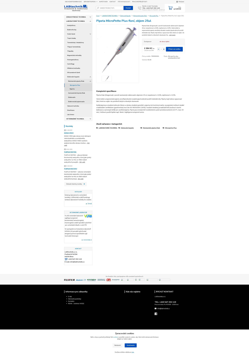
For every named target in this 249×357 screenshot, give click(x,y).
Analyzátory (71, 25)
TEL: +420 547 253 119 (151, 8)
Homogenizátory (72, 60)
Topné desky (71, 38)
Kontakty (71, 301)
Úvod (97, 16)
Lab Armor (70, 114)
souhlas (115, 337)
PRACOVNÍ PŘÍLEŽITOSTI (139, 2)
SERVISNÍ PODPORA (90, 2)
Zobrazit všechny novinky (74, 184)
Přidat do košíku (174, 49)
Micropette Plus (75, 85)
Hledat (128, 8)
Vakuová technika (73, 106)
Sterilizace (70, 110)
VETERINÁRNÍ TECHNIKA (75, 119)
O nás (70, 297)
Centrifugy (70, 64)
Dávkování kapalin (73, 77)
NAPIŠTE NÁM (103, 2)
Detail (90, 204)
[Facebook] (157, 314)
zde (133, 352)
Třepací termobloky (73, 47)
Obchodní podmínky (74, 299)
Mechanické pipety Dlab (76, 81)
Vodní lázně (71, 34)
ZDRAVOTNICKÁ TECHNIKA (76, 17)
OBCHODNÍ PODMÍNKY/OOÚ (73, 2)
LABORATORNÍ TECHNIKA (75, 21)
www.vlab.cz (87, 240)
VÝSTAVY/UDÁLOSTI (124, 2)
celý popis (172, 35)
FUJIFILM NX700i (70, 152)
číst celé (82, 162)
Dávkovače (71, 97)
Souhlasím (131, 345)
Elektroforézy (71, 30)
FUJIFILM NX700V (70, 169)
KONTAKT (113, 2)
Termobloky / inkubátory (75, 42)
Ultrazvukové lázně (73, 72)
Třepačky (70, 51)
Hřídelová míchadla (73, 68)
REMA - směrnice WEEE (76, 304)
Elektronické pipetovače (76, 102)
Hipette (72, 89)
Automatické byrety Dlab (76, 93)
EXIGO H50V (69, 133)
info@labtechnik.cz (163, 309)
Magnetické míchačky (74, 55)
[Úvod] (79, 8)
